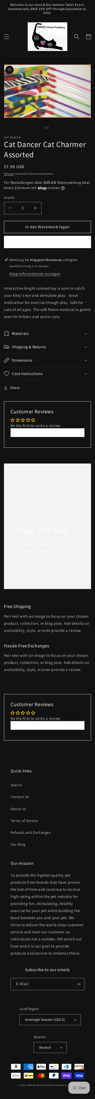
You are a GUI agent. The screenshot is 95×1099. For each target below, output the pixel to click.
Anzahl (9, 197)
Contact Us (20, 796)
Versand (9, 173)
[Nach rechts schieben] (59, 127)
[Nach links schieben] (36, 127)
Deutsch (45, 1047)
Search (16, 785)
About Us (18, 808)
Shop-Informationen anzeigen (34, 273)
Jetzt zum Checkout (47, 241)
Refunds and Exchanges (31, 832)
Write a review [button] (47, 432)
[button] (6, 37)
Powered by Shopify (65, 1085)
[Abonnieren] (78, 984)
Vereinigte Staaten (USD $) (45, 1019)
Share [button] (15, 387)
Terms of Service (24, 820)
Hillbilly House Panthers (40, 1085)
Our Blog (18, 844)
